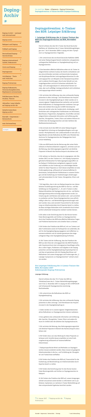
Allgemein (54, 9)
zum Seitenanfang (9, 123)
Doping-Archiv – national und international (11, 34)
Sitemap (58, 413)
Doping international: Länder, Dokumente (10, 61)
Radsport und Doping (10, 44)
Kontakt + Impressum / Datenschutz (10, 118)
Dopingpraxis (7, 72)
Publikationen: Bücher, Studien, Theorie (10, 98)
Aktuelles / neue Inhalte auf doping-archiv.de (11, 104)
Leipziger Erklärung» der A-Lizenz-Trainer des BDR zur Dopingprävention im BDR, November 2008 (57, 39)
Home (47, 9)
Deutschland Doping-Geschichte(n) (10, 55)
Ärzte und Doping (8, 67)
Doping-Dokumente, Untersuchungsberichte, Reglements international (11, 90)
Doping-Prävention (9, 83)
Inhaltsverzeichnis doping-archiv (9, 111)
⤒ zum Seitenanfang (74, 413)
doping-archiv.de (56, 398)
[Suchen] (19, 129)
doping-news (7, 40)
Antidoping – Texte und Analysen (9, 77)
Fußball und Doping (9, 49)
